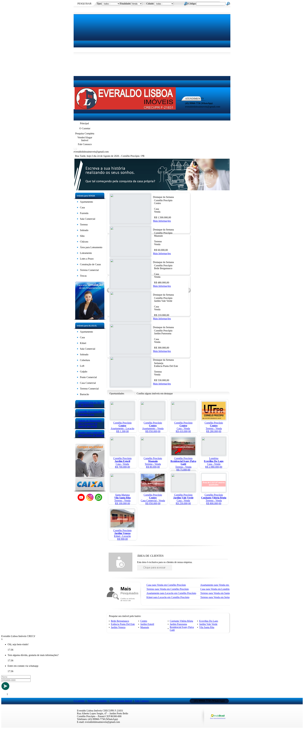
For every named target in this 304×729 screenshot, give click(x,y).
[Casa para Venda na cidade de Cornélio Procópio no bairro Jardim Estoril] (122, 454)
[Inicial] (125, 108)
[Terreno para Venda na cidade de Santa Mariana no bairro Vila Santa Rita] (122, 491)
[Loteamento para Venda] (77, 253)
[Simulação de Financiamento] (90, 319)
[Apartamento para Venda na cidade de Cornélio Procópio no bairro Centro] (153, 418)
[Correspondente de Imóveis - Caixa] (90, 490)
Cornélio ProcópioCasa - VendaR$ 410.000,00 (183, 427)
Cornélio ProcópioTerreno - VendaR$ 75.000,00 (183, 464)
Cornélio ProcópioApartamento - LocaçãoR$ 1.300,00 (122, 427)
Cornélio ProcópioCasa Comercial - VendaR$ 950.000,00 (153, 499)
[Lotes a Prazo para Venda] (77, 259)
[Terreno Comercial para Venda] (77, 270)
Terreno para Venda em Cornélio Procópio (167, 589)
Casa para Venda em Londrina (215, 589)
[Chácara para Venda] (77, 242)
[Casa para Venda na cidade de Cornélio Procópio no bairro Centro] (183, 418)
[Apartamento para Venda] (77, 202)
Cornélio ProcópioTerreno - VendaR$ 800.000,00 (213, 499)
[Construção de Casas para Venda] (77, 265)
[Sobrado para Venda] (77, 231)
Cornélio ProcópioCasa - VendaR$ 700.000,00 (122, 462)
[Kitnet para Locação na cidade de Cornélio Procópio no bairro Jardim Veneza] (122, 526)
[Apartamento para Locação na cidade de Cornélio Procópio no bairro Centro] (122, 418)
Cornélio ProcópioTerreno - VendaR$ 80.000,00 (153, 462)
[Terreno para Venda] (77, 225)
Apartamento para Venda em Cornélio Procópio (224, 585)
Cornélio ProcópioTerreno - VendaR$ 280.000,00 (214, 427)
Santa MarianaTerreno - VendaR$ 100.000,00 (122, 499)
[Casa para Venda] (77, 208)
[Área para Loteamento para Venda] (77, 248)
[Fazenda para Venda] (77, 213)
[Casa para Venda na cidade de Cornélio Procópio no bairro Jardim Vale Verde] (183, 491)
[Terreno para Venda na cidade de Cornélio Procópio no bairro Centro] (214, 418)
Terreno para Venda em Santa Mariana (219, 593)
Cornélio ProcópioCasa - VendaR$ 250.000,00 (183, 499)
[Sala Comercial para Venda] (77, 219)
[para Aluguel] (77, 332)
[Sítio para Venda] (77, 236)
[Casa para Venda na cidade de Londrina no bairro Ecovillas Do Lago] (214, 454)
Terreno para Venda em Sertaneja (216, 597)
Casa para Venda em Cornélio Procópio (166, 585)
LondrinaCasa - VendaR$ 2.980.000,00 (213, 462)
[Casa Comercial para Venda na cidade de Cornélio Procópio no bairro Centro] (153, 491)
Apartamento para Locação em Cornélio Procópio (171, 593)
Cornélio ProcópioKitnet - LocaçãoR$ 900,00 (122, 534)
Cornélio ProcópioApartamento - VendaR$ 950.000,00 (153, 427)
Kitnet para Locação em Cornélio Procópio (167, 597)
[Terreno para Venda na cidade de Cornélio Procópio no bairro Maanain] (153, 454)
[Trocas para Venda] (77, 276)
